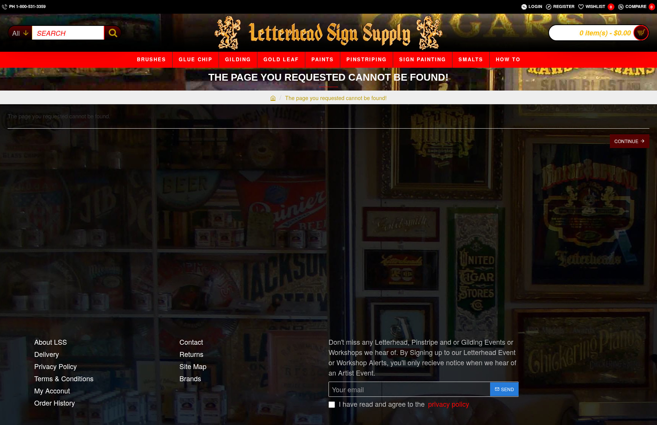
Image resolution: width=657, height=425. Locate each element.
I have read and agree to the (403, 404)
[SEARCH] (112, 33)
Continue (626, 141)
